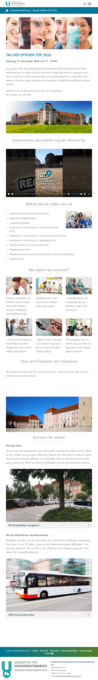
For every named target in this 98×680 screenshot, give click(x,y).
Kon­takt (35, 651)
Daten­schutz (54, 651)
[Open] (7, 674)
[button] (84, 4)
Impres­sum (44, 651)
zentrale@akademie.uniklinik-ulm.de (68, 676)
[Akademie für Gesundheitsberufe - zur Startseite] (7, 10)
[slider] (36, 194)
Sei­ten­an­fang (84, 651)
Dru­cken (48, 653)
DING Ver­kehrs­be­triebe (21, 614)
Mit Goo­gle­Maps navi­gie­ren (23, 525)
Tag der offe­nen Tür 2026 (45, 10)
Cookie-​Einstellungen (69, 651)
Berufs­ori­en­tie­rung (20, 10)
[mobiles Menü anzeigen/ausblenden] (89, 3)
